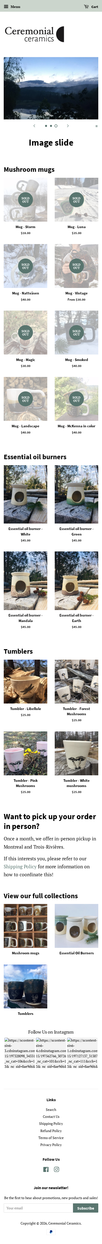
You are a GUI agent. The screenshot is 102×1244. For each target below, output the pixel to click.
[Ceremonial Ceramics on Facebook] (46, 1191)
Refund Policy (51, 1152)
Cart (94, 6)
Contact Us (51, 1138)
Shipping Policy (20, 888)
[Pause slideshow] (96, 125)
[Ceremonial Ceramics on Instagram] (56, 1191)
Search (51, 1131)
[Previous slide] (34, 125)
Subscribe (85, 1229)
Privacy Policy (51, 1166)
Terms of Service (51, 1159)
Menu (15, 6)
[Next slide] (67, 125)
